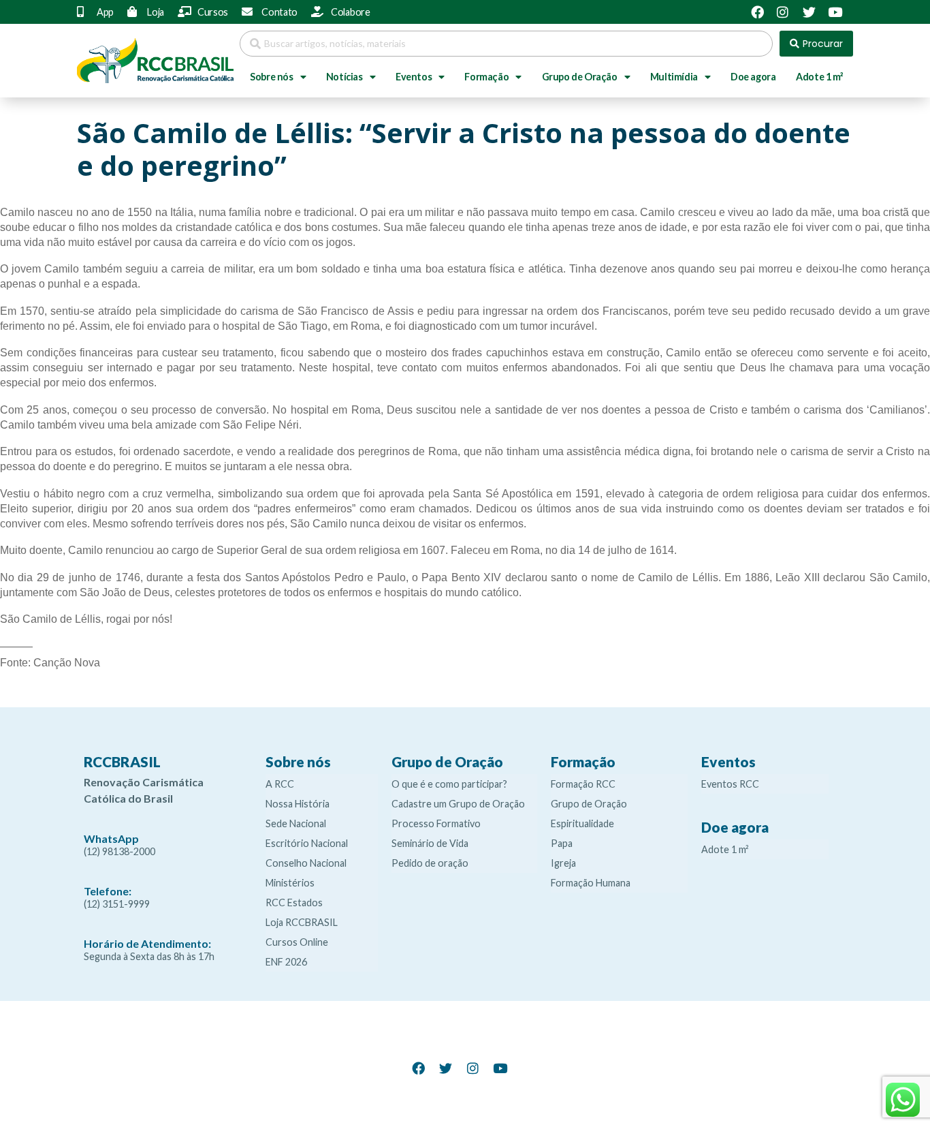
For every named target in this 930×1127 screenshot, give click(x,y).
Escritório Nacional (307, 843)
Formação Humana (590, 883)
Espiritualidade (582, 823)
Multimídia (674, 76)
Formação (486, 76)
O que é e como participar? (449, 784)
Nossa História (298, 803)
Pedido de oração (429, 863)
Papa (562, 843)
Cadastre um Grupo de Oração (458, 803)
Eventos (414, 76)
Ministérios (290, 883)
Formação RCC (583, 784)
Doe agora (753, 76)
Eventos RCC (730, 784)
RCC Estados (294, 902)
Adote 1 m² (819, 76)
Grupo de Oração (580, 76)
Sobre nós (271, 76)
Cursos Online (297, 942)
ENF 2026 (286, 962)
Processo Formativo (436, 823)
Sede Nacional (296, 823)
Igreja (563, 863)
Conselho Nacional (306, 863)
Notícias (344, 76)
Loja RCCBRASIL (302, 922)
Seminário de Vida (429, 843)
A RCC (280, 784)
